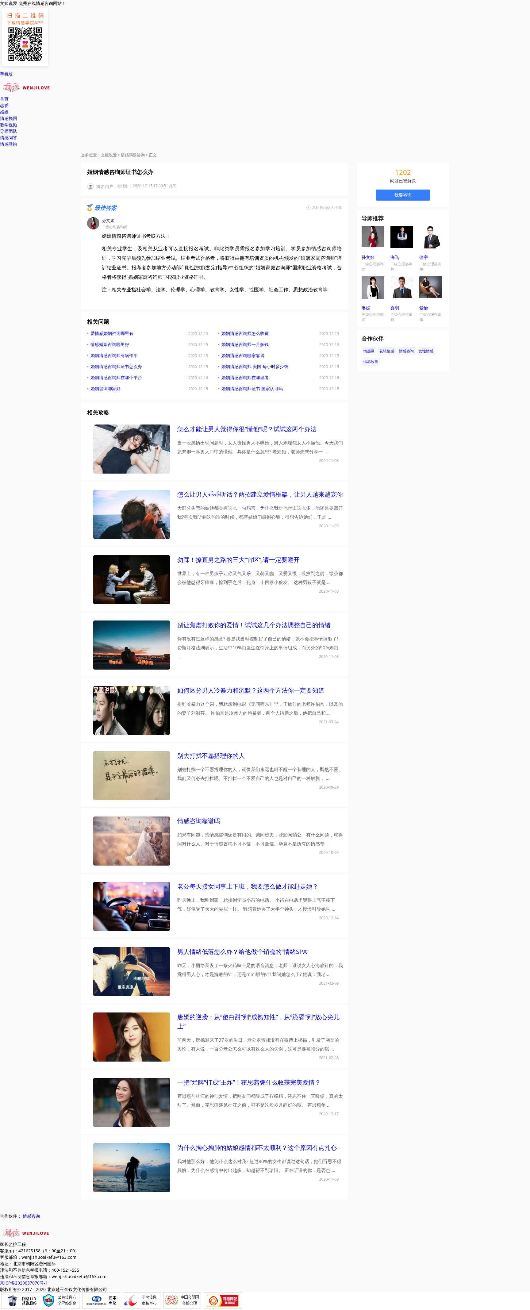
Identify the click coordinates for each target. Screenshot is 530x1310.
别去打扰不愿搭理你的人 (211, 755)
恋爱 (4, 105)
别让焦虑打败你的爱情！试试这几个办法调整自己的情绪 (254, 625)
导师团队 (8, 131)
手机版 (6, 74)
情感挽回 (8, 118)
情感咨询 (406, 351)
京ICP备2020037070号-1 (24, 1283)
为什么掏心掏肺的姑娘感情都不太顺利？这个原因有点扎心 (257, 1147)
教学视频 (8, 125)
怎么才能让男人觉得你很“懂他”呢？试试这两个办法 (247, 429)
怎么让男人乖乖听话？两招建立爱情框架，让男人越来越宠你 (260, 494)
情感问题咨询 (133, 155)
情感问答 (8, 137)
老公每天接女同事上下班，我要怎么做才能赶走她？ (247, 886)
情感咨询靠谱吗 (198, 821)
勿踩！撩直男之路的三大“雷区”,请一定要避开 (238, 559)
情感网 (368, 351)
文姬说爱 (109, 155)
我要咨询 (403, 195)
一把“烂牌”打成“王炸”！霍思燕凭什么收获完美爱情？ (249, 1082)
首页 (4, 99)
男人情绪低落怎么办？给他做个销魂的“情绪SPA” (243, 951)
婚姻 (4, 112)
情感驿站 (8, 144)
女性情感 (426, 351)
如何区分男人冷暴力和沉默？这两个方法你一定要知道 (251, 690)
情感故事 (370, 361)
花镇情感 (386, 351)
